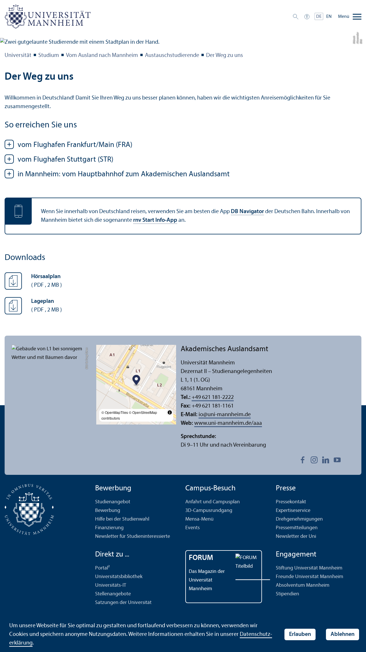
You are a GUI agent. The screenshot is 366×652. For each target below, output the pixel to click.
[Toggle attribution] (169, 412)
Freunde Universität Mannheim (309, 577)
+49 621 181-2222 (213, 397)
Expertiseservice (293, 510)
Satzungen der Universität (123, 602)
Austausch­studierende (172, 55)
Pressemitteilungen (297, 528)
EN (329, 16)
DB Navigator (247, 212)
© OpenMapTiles (114, 412)
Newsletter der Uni (296, 536)
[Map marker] (136, 381)
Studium (48, 55)
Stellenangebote (113, 594)
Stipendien (287, 594)
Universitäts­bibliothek (118, 577)
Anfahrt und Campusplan (212, 502)
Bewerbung (107, 510)
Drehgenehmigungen (299, 519)
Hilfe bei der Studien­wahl (122, 519)
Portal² (102, 568)
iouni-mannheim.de (225, 415)
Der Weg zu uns (224, 55)
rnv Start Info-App (155, 220)
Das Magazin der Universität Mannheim (207, 580)
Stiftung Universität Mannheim (309, 568)
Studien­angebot (112, 502)
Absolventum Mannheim (302, 585)
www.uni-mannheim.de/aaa (228, 423)
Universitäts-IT (110, 585)
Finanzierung (109, 528)
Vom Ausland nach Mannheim (102, 55)
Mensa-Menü (199, 519)
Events (192, 528)
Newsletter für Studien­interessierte (132, 536)
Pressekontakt (291, 502)
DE (319, 16)
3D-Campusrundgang (208, 510)
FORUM (201, 558)
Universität (18, 55)
